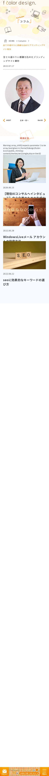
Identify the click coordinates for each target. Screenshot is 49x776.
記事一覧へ (24, 120)
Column (22, 41)
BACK (40, 120)
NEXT (8, 120)
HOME (12, 41)
